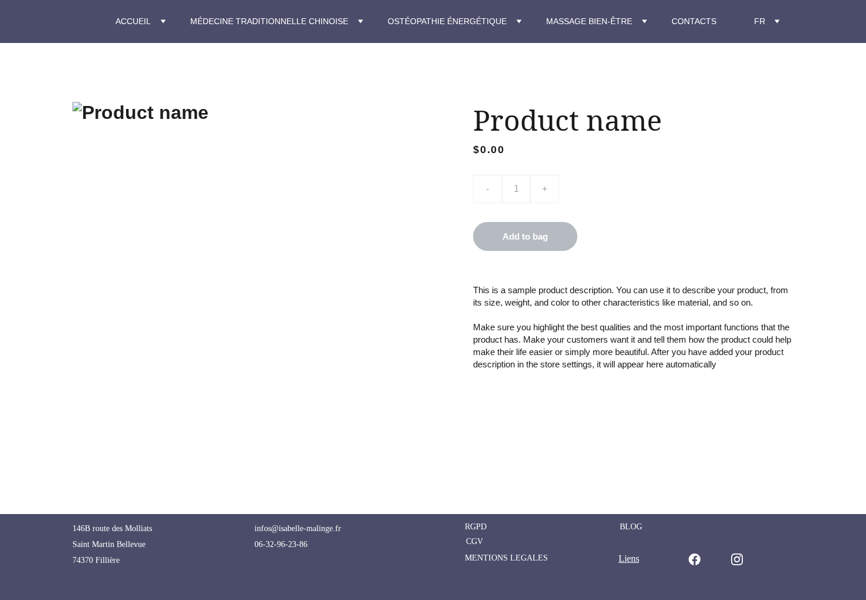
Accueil (133, 21)
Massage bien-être (589, 21)
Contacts (694, 21)
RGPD (476, 526)
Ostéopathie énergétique (447, 21)
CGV (474, 541)
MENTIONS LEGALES (506, 557)
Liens (629, 558)
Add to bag (525, 236)
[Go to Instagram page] (737, 559)
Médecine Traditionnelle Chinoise (269, 21)
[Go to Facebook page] (700, 559)
